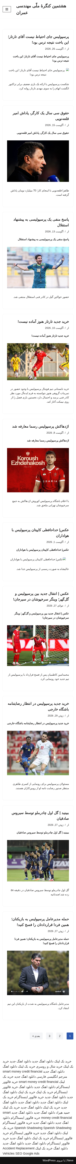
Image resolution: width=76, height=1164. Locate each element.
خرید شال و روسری (49, 1066)
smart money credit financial (22, 1071)
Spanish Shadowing (28, 1128)
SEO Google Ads (27, 1153)
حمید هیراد (63, 1112)
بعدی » (36, 1035)
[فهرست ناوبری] (7, 9)
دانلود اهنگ (10, 1066)
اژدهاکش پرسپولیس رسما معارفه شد (40, 426)
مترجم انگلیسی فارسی (52, 1076)
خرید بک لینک (62, 1061)
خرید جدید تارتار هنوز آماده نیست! (43, 321)
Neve (70, 1160)
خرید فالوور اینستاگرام (29, 1097)
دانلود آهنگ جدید (20, 1138)
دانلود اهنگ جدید (42, 1061)
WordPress (49, 1160)
